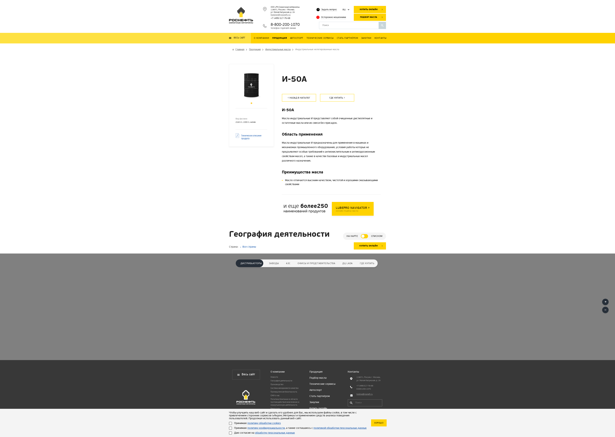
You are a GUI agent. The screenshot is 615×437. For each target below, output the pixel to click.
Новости (274, 377)
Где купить (336, 98)
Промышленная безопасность (284, 392)
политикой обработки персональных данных (340, 428)
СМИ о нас (275, 396)
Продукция (316, 372)
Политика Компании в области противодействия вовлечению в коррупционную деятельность (285, 402)
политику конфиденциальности (266, 428)
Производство (277, 385)
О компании (278, 372)
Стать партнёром (319, 396)
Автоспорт (315, 390)
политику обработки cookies (264, 423)
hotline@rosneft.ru (281, 15)
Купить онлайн (368, 9)
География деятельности (281, 381)
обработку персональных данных (275, 433)
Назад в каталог (300, 98)
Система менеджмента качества (284, 388)
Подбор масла (368, 17)
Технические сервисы (322, 384)
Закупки (314, 402)
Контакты (353, 372)
